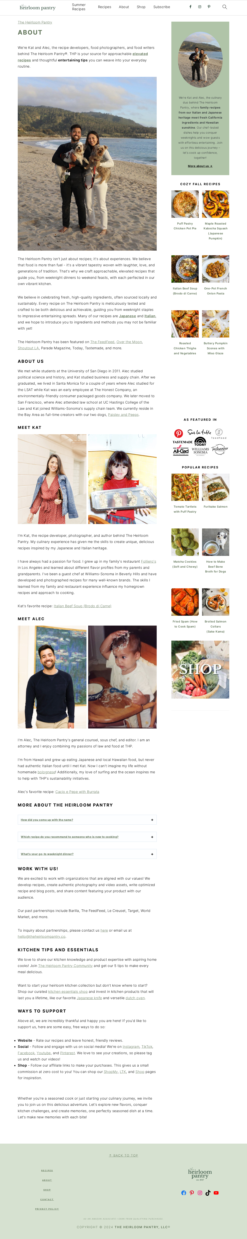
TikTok (146, 1047)
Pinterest (67, 1053)
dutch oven (135, 998)
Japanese (127, 316)
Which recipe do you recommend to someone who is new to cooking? (70, 836)
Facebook (26, 1053)
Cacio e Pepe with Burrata (77, 792)
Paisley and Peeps (123, 415)
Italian (150, 316)
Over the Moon (129, 342)
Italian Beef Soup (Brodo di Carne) (83, 606)
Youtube (44, 1053)
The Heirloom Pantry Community (65, 966)
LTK (123, 1072)
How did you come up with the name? (47, 819)
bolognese (46, 772)
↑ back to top (123, 1155)
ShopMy (111, 1072)
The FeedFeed (102, 342)
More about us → (200, 166)
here (104, 930)
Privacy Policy (47, 1209)
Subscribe (161, 7)
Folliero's (148, 561)
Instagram (131, 1047)
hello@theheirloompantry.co (41, 937)
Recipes (104, 7)
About (124, 7)
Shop (141, 7)
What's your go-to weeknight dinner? (47, 854)
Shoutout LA (28, 348)
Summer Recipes (78, 7)
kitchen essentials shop (68, 992)
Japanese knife (89, 998)
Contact (47, 1199)
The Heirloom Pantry (35, 22)
